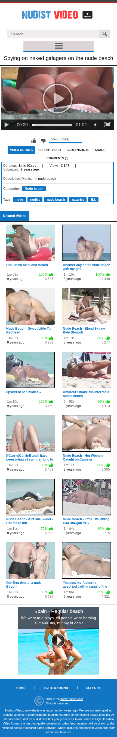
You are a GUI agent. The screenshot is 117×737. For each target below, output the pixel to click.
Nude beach (34, 189)
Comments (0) (58, 158)
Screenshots (78, 150)
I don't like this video (43, 141)
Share (100, 150)
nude (19, 199)
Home (20, 687)
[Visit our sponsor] (58, 641)
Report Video (49, 150)
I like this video (33, 141)
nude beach (56, 199)
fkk (93, 199)
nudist (35, 199)
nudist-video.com (71, 699)
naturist (78, 199)
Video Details (21, 150)
